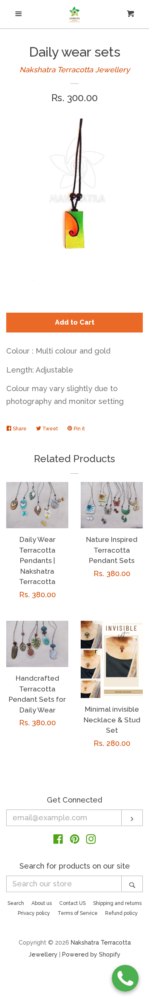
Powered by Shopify (91, 954)
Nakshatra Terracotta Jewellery (74, 69)
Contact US (72, 903)
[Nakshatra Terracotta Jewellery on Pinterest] (75, 840)
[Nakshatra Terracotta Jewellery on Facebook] (58, 840)
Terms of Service (78, 913)
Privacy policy (34, 913)
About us (41, 903)
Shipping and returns (117, 903)
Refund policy (121, 913)
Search (15, 903)
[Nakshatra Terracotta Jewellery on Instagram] (91, 840)
